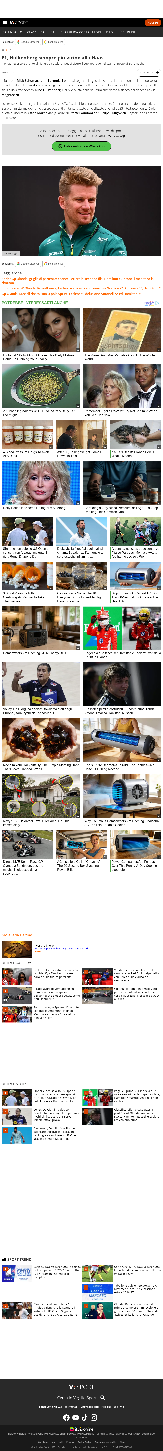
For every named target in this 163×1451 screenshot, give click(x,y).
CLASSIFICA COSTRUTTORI (81, 32)
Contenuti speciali (50, 1406)
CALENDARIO (12, 32)
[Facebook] (66, 1420)
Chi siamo (43, 1442)
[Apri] (5, 22)
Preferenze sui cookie (105, 1442)
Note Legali (57, 1442)
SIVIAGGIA (121, 1434)
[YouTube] (75, 1420)
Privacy (70, 1442)
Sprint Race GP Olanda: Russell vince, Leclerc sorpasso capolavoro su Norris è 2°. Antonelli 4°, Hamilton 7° (81, 288)
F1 (10, 50)
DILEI (111, 1434)
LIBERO (12, 1434)
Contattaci (71, 1406)
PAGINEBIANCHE (85, 1434)
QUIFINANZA (134, 1434)
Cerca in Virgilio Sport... (78, 1397)
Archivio (119, 1406)
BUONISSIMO (148, 1434)
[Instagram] (94, 1420)
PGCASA (71, 1434)
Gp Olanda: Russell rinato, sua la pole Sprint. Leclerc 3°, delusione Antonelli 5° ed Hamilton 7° (72, 294)
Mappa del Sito (90, 1406)
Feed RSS (106, 1406)
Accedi (153, 22)
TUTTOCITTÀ (101, 1434)
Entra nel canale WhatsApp (84, 146)
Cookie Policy (84, 1442)
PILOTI (111, 32)
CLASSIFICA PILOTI (41, 32)
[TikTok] (85, 1420)
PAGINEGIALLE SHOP (55, 1434)
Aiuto (122, 1442)
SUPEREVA (81, 1438)
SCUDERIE (128, 32)
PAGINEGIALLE (35, 1434)
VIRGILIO (21, 1434)
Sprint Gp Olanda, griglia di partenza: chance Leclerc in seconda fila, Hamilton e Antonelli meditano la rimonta (78, 281)
